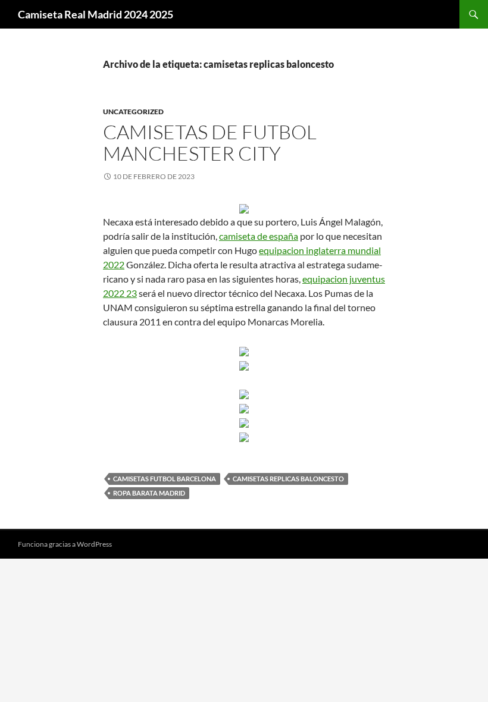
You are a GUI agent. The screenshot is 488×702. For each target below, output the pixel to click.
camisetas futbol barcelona (164, 478)
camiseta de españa (258, 236)
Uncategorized (133, 111)
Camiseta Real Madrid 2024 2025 (95, 14)
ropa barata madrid (149, 493)
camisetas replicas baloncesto (288, 478)
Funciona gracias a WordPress (65, 544)
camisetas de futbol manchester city (210, 142)
